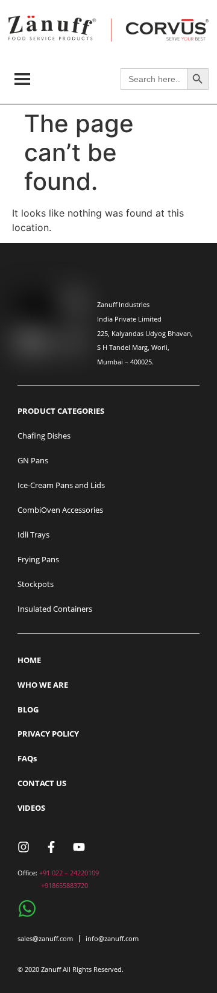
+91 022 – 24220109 (69, 872)
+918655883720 (64, 885)
